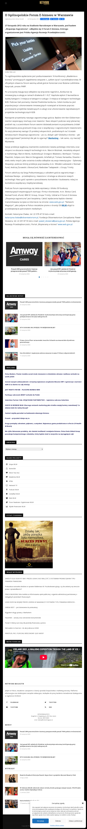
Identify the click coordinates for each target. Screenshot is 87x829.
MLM (64, 205)
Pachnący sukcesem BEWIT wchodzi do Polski (22, 395)
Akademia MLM (14, 477)
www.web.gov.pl (56, 202)
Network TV (13, 485)
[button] (83, 803)
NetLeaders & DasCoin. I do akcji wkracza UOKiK (22, 628)
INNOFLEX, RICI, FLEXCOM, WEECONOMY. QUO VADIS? (24, 633)
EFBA (11, 481)
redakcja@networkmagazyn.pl (45, 720)
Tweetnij (55, 19)
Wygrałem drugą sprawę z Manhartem (18, 613)
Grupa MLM (13, 464)
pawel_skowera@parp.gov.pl (52, 221)
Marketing (53, 138)
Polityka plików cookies (57, 825)
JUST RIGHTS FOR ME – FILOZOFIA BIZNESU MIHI (22, 390)
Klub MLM (12, 498)
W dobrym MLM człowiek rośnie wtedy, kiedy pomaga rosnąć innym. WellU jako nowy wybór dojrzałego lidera (50, 789)
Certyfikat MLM (14, 494)
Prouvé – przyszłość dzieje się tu (17, 418)
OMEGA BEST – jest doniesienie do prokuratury (21, 607)
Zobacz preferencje (75, 821)
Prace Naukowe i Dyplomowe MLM (21, 502)
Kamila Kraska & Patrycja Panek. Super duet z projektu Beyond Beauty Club (48, 775)
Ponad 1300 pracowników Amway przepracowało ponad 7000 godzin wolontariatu (50, 302)
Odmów (58, 821)
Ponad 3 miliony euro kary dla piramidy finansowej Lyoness (25, 623)
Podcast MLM (14, 490)
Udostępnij (45, 19)
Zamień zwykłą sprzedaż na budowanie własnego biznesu (27, 413)
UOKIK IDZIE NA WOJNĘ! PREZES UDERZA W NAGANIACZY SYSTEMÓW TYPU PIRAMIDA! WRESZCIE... (40, 602)
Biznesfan (12, 469)
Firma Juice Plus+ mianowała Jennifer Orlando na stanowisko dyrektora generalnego (47, 341)
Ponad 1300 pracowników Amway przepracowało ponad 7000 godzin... (24, 270)
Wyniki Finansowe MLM (17, 507)
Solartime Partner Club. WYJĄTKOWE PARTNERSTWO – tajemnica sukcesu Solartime (37, 400)
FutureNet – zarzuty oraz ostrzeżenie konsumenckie (23, 618)
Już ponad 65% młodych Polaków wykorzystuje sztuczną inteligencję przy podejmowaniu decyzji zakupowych (47, 316)
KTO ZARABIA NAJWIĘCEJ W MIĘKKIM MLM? (37, 327)
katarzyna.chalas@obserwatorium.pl (21, 217)
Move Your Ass (14, 473)
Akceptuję (40, 821)
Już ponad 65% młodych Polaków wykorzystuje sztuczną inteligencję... (62, 270)
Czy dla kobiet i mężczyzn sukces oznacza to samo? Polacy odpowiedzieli (47, 353)
